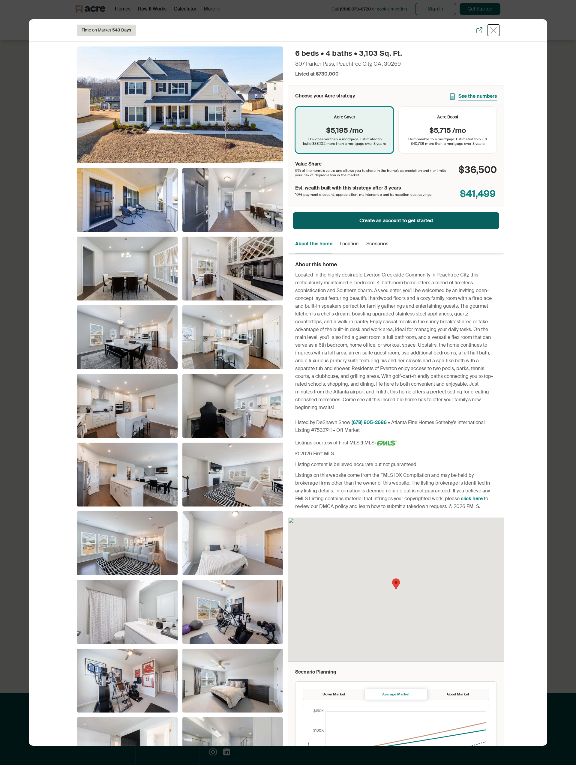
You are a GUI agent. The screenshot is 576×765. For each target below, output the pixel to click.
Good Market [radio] (458, 694)
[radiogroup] (396, 130)
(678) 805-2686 (369, 422)
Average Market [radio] (396, 694)
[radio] (344, 130)
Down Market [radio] (333, 694)
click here (472, 498)
